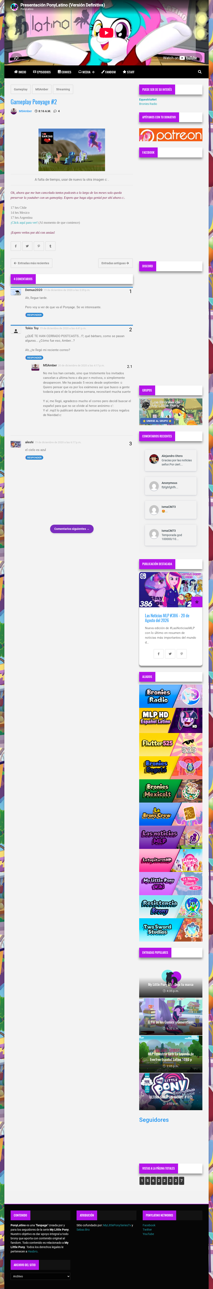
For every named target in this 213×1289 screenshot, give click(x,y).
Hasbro (32, 1251)
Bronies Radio (148, 104)
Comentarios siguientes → (71, 528)
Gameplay (20, 89)
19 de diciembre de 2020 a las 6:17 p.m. (58, 442)
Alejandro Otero (172, 456)
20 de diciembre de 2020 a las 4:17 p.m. (81, 365)
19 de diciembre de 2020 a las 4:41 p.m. (63, 328)
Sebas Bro (83, 1229)
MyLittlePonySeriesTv (117, 1225)
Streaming (63, 89)
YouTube (148, 1234)
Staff (130, 72)
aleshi (29, 442)
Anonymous (169, 483)
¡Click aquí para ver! (24, 222)
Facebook (149, 1225)
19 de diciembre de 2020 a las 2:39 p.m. (67, 290)
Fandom (110, 72)
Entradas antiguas (114, 263)
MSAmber (41, 89)
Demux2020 (33, 290)
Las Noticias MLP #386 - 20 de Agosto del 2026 (167, 618)
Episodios (44, 72)
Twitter (147, 1229)
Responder (34, 315)
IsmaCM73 (169, 506)
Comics (66, 72)
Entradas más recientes (33, 263)
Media (86, 72)
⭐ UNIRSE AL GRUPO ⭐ (157, 421)
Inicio (22, 72)
